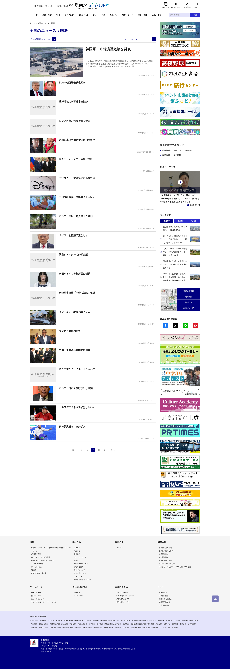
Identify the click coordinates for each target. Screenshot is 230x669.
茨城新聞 (169, 620)
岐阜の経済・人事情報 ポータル (42, 560)
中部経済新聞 (82, 624)
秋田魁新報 (79, 620)
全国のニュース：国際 (46, 23)
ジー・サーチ (36, 592)
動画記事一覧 (195, 205)
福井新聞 (134, 624)
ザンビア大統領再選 (70, 330)
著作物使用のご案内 (81, 564)
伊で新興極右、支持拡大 (72, 426)
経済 (95, 15)
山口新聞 (34, 628)
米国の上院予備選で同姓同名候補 (77, 139)
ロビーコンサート (80, 557)
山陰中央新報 (43, 628)
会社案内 (77, 548)
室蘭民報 (43, 620)
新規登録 (187, 7)
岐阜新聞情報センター (167, 551)
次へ (112, 449)
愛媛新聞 (61, 628)
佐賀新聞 (126, 628)
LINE (185, 325)
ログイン (196, 7)
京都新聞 (142, 624)
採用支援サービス (122, 602)
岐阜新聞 (108, 624)
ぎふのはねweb (122, 592)
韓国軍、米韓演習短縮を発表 (108, 49)
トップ (35, 15)
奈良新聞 (158, 624)
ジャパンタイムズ (149, 620)
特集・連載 (142, 15)
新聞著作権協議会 (165, 599)
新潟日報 (64, 624)
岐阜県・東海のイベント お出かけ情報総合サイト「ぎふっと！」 (51, 549)
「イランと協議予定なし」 (73, 235)
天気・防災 (156, 15)
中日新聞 (72, 624)
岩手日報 (96, 620)
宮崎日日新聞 (108, 628)
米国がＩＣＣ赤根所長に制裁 (74, 273)
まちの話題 (69, 15)
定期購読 (188, 297)
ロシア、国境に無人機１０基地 (76, 216)
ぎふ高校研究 (36, 554)
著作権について (79, 570)
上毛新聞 (177, 620)
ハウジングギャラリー (167, 564)
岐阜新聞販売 (164, 557)
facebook (165, 325)
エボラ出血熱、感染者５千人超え (77, 197)
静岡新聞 (100, 624)
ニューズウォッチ (37, 599)
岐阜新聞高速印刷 (165, 548)
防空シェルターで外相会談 (73, 254)
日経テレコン (36, 596)
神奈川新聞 (194, 620)
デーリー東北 (68, 620)
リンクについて (79, 576)
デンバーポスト (79, 596)
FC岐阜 (33, 570)
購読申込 (77, 560)
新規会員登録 (188, 291)
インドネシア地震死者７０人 (74, 311)
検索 (195, 15)
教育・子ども (127, 15)
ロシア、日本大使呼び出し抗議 (76, 388)
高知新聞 (77, 628)
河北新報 (51, 620)
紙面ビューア (176, 7)
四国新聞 (53, 628)
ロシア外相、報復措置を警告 (74, 120)
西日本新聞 (87, 628)
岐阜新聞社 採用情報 (171, 155)
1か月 (193, 221)
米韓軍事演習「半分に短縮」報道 (77, 292)
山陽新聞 (175, 624)
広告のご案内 (78, 567)
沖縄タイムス (157, 628)
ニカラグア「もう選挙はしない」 (77, 407)
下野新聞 (161, 620)
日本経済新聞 (136, 620)
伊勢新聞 (92, 624)
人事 (103, 15)
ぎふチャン (120, 548)
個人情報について (80, 573)
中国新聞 (183, 624)
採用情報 (77, 551)
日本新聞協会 (164, 596)
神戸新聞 (150, 624)
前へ (74, 449)
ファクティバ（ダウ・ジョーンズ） (44, 602)
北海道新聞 (34, 620)
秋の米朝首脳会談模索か (72, 82)
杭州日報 (77, 592)
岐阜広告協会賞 (164, 602)
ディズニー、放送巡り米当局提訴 (77, 178)
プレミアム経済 (36, 567)
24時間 (167, 221)
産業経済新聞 (125, 620)
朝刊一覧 (165, 7)
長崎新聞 (118, 628)
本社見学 (77, 554)
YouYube (195, 325)
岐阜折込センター (165, 560)
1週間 (180, 221)
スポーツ (113, 15)
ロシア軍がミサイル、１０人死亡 (77, 369)
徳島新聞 (69, 628)
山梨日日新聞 (43, 624)
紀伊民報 (167, 624)
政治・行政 (83, 15)
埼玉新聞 (34, 624)
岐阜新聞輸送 (164, 554)
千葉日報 (185, 620)
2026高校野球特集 (38, 564)
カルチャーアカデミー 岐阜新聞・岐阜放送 (175, 567)
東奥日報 (59, 620)
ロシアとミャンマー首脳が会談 (76, 159)
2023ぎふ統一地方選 (38, 573)
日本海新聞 (192, 624)
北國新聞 (126, 624)
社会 (58, 15)
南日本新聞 (146, 628)
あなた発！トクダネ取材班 (40, 557)
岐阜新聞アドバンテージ (125, 596)
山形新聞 (88, 620)
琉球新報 (166, 628)
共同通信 (175, 628)
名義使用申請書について (82, 580)
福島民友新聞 (114, 620)
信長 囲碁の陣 (164, 605)
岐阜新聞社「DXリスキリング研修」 (177, 150)
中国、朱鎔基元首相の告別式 (74, 350)
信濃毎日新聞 (55, 624)
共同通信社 (163, 592)
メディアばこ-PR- (123, 599)
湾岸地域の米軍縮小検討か (73, 101)
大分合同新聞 (97, 628)
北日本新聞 (117, 624)
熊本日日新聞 (136, 628)
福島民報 (104, 620)
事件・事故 (47, 15)
